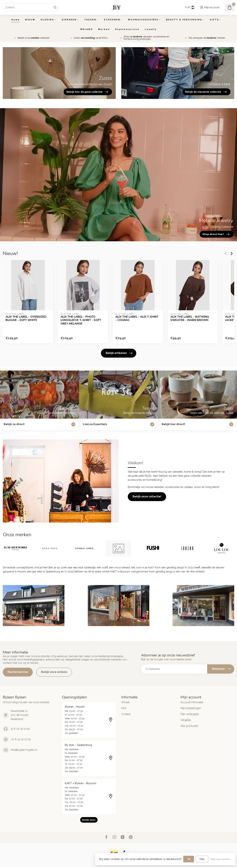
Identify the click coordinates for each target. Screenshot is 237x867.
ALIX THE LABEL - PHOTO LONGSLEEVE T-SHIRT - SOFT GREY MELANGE (81, 320)
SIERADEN (69, 19)
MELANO (86, 29)
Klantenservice (127, 29)
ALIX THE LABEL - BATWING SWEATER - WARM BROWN (189, 318)
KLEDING (47, 19)
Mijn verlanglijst (190, 714)
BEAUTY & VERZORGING (184, 19)
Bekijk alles (89, 820)
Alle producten (189, 725)
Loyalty (151, 29)
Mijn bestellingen (191, 708)
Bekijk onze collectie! (147, 496)
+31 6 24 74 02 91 (21, 739)
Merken (104, 29)
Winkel (125, 702)
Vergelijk (186, 720)
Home (15, 19)
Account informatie (192, 702)
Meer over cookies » (220, 859)
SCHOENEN (112, 19)
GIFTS (214, 19)
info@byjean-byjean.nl (24, 749)
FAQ (123, 708)
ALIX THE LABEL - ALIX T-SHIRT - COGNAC (136, 318)
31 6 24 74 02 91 (20, 728)
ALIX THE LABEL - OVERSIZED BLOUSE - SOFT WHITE (26, 318)
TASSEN (90, 19)
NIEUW (30, 19)
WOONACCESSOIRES (143, 19)
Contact (126, 714)
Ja (188, 859)
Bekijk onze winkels (54, 671)
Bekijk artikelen (116, 352)
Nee (202, 859)
